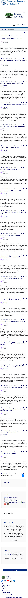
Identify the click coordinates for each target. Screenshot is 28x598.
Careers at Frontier (6, 590)
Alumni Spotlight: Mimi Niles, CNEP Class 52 (10, 300)
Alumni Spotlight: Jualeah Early (8, 453)
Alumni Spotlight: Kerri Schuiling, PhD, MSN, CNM (12, 126)
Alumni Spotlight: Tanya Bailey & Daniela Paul (11, 83)
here (22, 555)
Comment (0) (5, 58)
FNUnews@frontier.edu (8, 554)
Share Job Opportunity (7, 594)
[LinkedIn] (26, 58)
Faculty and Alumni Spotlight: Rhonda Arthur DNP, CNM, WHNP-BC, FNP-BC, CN (12, 409)
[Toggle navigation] (14, 26)
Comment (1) (5, 102)
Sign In (23, 24)
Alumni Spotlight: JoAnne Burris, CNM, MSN (11, 38)
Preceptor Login (16, 24)
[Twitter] (21, 58)
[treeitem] (15, 514)
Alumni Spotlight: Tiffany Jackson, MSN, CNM (11, 278)
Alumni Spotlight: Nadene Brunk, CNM (9, 432)
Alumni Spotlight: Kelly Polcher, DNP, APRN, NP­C (12, 366)
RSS (26, 33)
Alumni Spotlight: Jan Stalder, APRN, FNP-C (10, 235)
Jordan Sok (5, 41)
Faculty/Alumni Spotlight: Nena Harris (9, 147)
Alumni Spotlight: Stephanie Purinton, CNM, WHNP (12, 321)
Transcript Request (6, 592)
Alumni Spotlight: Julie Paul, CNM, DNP (10, 257)
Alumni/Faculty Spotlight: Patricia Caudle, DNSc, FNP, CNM (13, 213)
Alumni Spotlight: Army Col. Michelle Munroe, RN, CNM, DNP (12, 343)
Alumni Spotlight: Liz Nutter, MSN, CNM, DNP (11, 191)
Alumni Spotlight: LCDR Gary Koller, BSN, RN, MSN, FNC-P (13, 60)
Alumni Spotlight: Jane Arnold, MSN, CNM (10, 169)
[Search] (17, 12)
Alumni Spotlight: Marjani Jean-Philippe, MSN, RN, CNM (13, 387)
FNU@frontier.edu (15, 559)
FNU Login (7, 482)
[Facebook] (24, 58)
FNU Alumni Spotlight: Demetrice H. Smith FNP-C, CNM (13, 104)
